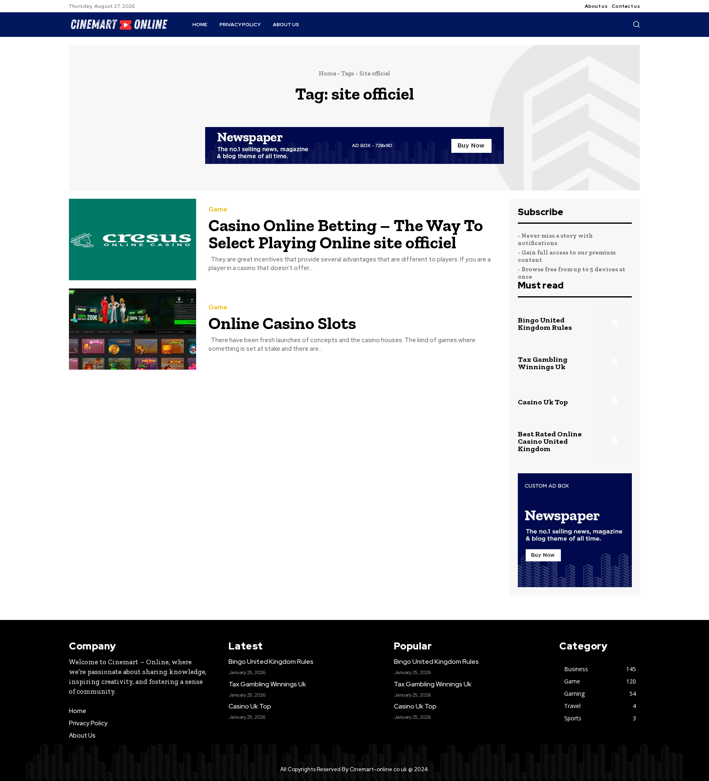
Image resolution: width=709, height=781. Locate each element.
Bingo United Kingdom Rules (545, 324)
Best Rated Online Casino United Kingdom (550, 441)
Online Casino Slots (282, 323)
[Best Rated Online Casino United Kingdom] (615, 440)
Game (217, 210)
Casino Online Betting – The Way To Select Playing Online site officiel (345, 234)
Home (327, 73)
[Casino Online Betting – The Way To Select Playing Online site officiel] (132, 239)
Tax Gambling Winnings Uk (542, 363)
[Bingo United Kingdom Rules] (615, 323)
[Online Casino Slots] (132, 329)
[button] (636, 24)
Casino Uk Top (543, 401)
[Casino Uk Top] (615, 401)
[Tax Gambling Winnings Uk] (615, 362)
